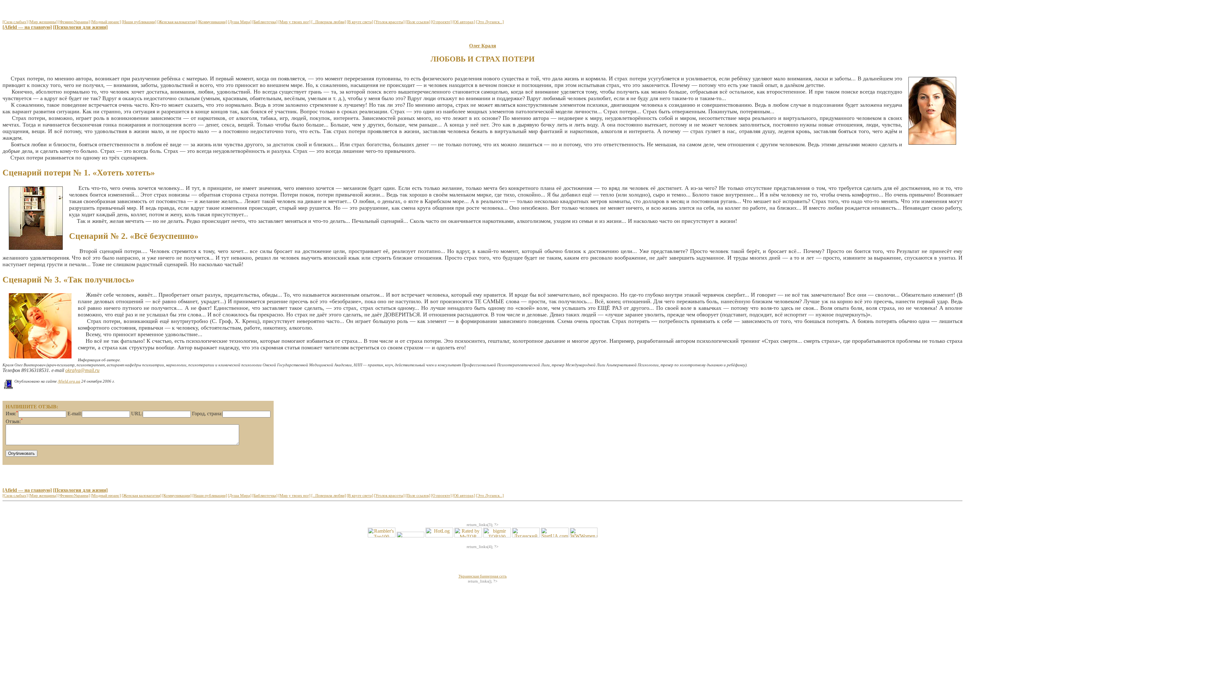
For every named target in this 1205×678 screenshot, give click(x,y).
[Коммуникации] (212, 21)
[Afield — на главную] (27, 27)
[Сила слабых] (15, 21)
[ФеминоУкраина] (74, 21)
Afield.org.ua (69, 381)
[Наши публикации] (139, 21)
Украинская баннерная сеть (482, 576)
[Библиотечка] (264, 21)
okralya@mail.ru (82, 370)
